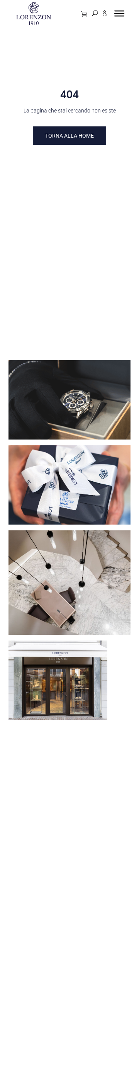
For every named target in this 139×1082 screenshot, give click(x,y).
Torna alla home (69, 136)
